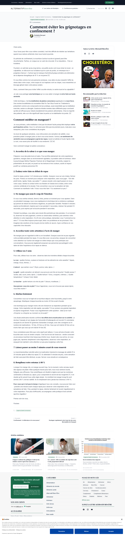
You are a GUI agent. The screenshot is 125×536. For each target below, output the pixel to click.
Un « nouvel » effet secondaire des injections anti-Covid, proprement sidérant (62, 460)
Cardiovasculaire (100, 488)
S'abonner (110, 2)
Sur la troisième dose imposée (91, 460)
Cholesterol (94, 490)
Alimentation (50, 483)
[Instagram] (109, 8)
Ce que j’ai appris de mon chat (99, 123)
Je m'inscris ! (35, 486)
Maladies (15, 457)
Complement (87, 493)
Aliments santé (51, 490)
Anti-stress (50, 504)
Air (84, 482)
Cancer (102, 485)
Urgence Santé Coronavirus (43, 17)
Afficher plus (86, 500)
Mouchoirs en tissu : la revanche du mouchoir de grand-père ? (100, 105)
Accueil (32, 17)
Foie (106, 496)
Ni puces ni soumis (96, 110)
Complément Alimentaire (101, 493)
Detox (84, 496)
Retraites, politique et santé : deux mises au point (100, 117)
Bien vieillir (50, 514)
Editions (99, 496)
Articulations (50, 511)
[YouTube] (112, 8)
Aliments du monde (52, 486)
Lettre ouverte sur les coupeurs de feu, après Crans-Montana (101, 98)
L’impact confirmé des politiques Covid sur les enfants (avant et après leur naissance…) (26, 460)
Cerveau (85, 490)
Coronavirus (51, 457)
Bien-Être (94, 485)
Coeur (103, 490)
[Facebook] (106, 8)
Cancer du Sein (87, 488)
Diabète (92, 496)
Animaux (49, 500)
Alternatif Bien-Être (52, 493)
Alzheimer (49, 497)
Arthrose (49, 507)
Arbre (109, 482)
